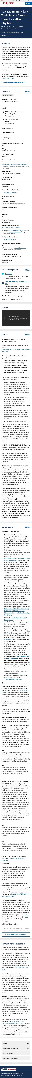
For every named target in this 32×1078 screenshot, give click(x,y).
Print (4, 35)
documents (7, 639)
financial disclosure (20, 248)
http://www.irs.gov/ (10, 558)
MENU (28, 3)
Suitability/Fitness (10, 240)
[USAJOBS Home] (8, 3)
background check (17, 230)
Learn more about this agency (13, 82)
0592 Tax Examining (10, 193)
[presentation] (16, 114)
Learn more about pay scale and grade (15, 164)
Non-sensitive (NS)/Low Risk (11, 227)
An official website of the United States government (16, 0)
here (26, 915)
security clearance (14, 232)
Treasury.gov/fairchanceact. (13, 679)
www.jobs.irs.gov (8, 78)
